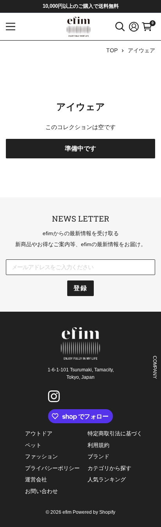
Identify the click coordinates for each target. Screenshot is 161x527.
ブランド (98, 456)
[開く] (120, 27)
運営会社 (36, 479)
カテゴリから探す (109, 468)
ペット (33, 445)
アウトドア (38, 433)
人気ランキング (107, 479)
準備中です (80, 148)
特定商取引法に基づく (115, 433)
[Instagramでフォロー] (55, 397)
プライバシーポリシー (52, 468)
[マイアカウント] (134, 27)
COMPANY (154, 367)
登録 (80, 288)
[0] (147, 26)
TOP (112, 50)
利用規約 (98, 445)
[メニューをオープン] (10, 26)
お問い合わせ (41, 491)
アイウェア (141, 50)
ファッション (41, 456)
